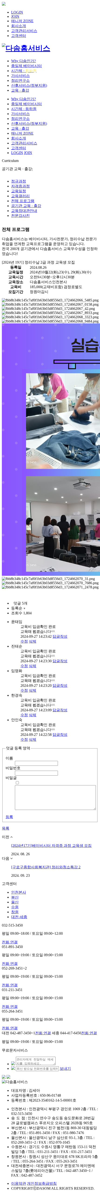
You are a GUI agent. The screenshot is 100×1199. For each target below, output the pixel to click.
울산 (15, 902)
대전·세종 (19, 917)
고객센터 (18, 36)
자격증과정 (20, 186)
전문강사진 (20, 216)
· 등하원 (24, 109)
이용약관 (18, 1183)
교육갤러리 (20, 196)
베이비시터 (26, 66)
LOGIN (17, 12)
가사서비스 (20, 76)
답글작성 (60, 636)
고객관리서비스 (24, 31)
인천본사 (18, 892)
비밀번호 (13, 768)
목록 (5, 828)
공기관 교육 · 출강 (26, 206)
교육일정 (18, 191)
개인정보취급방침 (42, 1183)
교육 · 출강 (20, 90)
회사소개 (18, 26)
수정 (24, 641)
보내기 (65, 1068)
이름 (9, 758)
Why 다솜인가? (23, 61)
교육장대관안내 (24, 211)
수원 (15, 907)
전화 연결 (10, 942)
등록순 (18, 608)
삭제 (32, 641)
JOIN (15, 16)
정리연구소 (20, 80)
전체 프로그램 (22, 201)
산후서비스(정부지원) (29, 85)
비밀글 (11, 778)
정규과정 (18, 181)
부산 (15, 897)
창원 (15, 912)
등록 (9, 817)
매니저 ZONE (22, 21)
